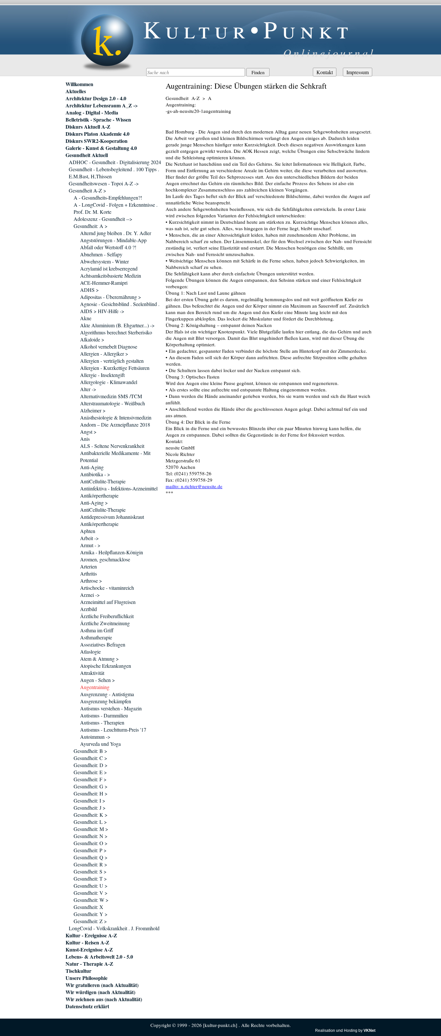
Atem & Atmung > (99, 658)
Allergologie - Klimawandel (108, 382)
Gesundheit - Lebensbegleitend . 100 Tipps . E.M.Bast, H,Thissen (114, 173)
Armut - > (90, 545)
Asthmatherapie (96, 637)
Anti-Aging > (94, 502)
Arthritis (88, 573)
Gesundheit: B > (90, 750)
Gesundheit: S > (90, 871)
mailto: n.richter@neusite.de (194, 486)
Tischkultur (78, 970)
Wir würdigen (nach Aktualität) (100, 992)
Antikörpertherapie (99, 495)
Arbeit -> (89, 538)
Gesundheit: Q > (91, 857)
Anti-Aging (92, 467)
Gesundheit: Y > (91, 914)
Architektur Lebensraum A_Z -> (102, 105)
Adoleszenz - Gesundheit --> (103, 218)
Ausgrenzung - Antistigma (107, 694)
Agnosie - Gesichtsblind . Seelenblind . (119, 304)
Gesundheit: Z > (90, 921)
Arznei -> (90, 594)
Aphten (87, 531)
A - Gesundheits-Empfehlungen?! (108, 197)
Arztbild (88, 609)
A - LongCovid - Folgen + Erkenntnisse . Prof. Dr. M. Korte (116, 208)
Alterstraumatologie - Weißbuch (112, 403)
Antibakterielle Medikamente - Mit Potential (115, 456)
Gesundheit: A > (91, 225)
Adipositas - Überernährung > (110, 296)
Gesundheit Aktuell (87, 155)
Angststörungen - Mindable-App (113, 240)
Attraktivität (92, 672)
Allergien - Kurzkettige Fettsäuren (114, 367)
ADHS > (89, 289)
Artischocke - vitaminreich (107, 587)
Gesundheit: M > (91, 828)
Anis (85, 438)
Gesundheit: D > (91, 765)
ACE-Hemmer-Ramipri (104, 282)
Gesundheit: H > (91, 793)
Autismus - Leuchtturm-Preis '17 (113, 729)
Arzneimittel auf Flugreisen (108, 601)
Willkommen (79, 84)
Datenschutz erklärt (87, 1006)
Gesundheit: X (88, 906)
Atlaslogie (90, 651)
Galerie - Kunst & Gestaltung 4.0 (101, 148)
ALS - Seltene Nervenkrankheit (112, 445)
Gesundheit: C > (90, 758)
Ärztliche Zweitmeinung (105, 623)
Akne (85, 318)
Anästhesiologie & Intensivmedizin (115, 417)
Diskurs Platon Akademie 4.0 (97, 133)
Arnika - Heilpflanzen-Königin (111, 552)
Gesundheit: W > (91, 899)
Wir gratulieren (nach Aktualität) (102, 985)
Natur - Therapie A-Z (89, 963)
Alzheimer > (93, 410)
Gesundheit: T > (90, 878)
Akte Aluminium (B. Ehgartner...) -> (117, 325)
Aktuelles (76, 91)
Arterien (88, 566)
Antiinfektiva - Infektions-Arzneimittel (119, 488)
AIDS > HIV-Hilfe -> (102, 311)
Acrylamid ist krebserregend (109, 268)
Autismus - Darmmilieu (104, 715)
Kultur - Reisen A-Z (87, 942)
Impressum (357, 72)
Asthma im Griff (97, 630)
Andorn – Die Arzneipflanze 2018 (115, 424)
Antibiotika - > (95, 474)
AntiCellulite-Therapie (103, 481)
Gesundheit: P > (90, 850)
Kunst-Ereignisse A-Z (89, 949)
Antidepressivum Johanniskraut (112, 516)
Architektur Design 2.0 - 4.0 (96, 98)
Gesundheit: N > (91, 836)
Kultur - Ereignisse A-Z (91, 935)
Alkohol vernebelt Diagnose (108, 346)
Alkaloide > (92, 339)
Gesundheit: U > (91, 885)
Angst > (88, 431)
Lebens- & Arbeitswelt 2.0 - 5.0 (99, 956)
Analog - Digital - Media (92, 112)
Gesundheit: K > (91, 814)
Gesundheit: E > (90, 772)
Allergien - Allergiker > (104, 353)
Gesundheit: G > (91, 786)
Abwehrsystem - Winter (104, 261)
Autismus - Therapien (102, 722)
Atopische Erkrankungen (105, 665)
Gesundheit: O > (91, 843)
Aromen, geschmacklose (105, 559)
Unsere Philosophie (87, 978)
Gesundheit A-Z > (87, 190)
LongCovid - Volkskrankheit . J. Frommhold (114, 928)
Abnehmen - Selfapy (101, 254)
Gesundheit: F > (90, 779)
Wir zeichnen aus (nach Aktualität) (104, 999)
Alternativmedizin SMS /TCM (111, 396)
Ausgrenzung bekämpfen (105, 701)
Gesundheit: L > (90, 821)
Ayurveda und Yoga (100, 743)
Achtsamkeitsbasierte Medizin (110, 275)
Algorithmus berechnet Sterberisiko (116, 332)
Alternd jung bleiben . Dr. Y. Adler (115, 233)
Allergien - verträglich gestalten (112, 360)
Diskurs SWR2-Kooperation (97, 140)
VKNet (369, 1030)
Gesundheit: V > (91, 892)
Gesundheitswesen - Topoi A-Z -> (104, 183)
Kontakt (324, 72)
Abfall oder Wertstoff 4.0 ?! (108, 247)
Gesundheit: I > (89, 800)
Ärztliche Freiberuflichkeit (107, 616)
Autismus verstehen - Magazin (111, 708)
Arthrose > (91, 580)
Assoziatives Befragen (102, 644)
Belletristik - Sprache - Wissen (98, 119)
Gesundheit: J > (90, 807)
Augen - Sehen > (97, 679)
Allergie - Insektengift (102, 374)
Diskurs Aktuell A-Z (88, 126)
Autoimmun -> (95, 736)
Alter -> (88, 389)
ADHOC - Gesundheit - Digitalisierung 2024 (115, 162)
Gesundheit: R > (90, 864)
